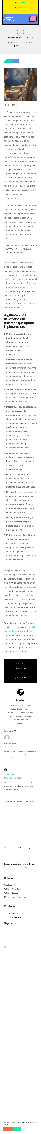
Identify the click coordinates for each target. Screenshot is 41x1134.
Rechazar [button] (8, 1129)
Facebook (22, 7)
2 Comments (20, 46)
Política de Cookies (11, 893)
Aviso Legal (8, 885)
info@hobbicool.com (16, 917)
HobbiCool (14, 42)
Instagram (22, 2)
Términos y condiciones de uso (15, 897)
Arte (20, 32)
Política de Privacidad (11, 889)
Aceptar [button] (17, 1129)
